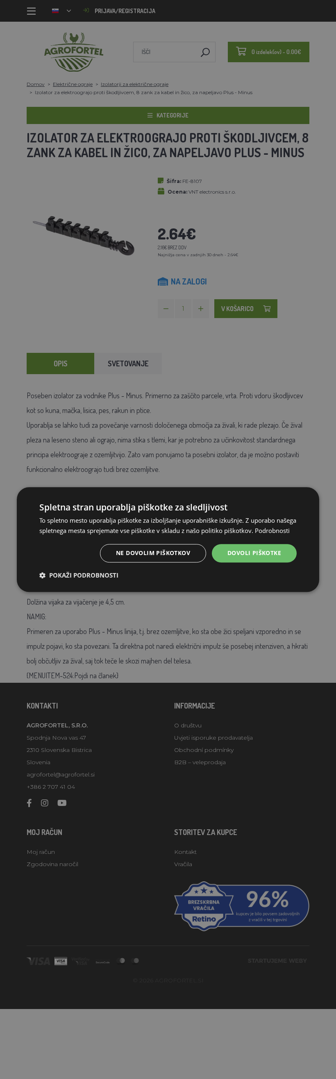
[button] (78, 575)
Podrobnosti (272, 530)
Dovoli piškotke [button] (254, 553)
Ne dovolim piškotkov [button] (153, 553)
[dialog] (168, 539)
